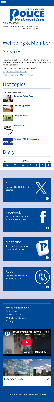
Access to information (17, 307)
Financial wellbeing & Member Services (18, 75)
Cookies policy (13, 314)
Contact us (11, 311)
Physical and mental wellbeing (15, 71)
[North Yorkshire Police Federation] (27, 15)
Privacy (9, 321)
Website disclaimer (16, 317)
